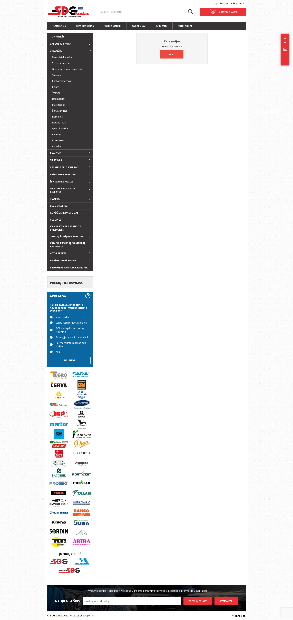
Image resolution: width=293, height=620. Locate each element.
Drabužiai (56, 50)
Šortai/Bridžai (58, 110)
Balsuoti (70, 360)
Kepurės (55, 134)
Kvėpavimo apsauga (63, 174)
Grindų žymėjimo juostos (66, 236)
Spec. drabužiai (58, 128)
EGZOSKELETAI (58, 205)
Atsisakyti (226, 601)
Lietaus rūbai (57, 122)
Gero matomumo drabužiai (65, 69)
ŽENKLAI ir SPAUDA (61, 181)
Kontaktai (185, 25)
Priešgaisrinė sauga (63, 260)
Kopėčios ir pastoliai (64, 212)
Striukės (55, 75)
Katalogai (138, 25)
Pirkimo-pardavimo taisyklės (149, 590)
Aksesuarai (56, 140)
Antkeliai (55, 146)
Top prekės (57, 36)
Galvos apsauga (60, 43)
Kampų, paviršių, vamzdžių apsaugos (67, 244)
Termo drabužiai (59, 63)
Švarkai (54, 92)
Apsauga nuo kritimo (64, 167)
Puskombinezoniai (60, 81)
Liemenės (56, 116)
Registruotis (239, 3)
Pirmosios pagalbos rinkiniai (69, 267)
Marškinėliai (57, 104)
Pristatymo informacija (180, 590)
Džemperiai (57, 98)
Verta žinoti (112, 25)
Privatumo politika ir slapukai (102, 590)
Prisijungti (225, 3)
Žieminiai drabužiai (60, 57)
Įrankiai (55, 198)
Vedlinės (55, 219)
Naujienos (59, 25)
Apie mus (161, 25)
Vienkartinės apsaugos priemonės (65, 228)
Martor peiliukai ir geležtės (62, 190)
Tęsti (172, 54)
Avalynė (55, 153)
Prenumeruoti (197, 601)
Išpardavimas (85, 25)
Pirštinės (56, 160)
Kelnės (54, 87)
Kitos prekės (58, 253)
